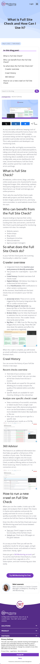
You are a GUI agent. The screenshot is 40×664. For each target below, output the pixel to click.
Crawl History (10, 73)
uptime (24, 619)
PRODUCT (5, 631)
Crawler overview (12, 69)
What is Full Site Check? (12, 56)
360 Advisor (10, 77)
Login (31, 4)
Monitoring (17, 97)
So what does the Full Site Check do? (18, 66)
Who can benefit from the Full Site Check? (17, 61)
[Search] (37, 91)
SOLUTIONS (5, 626)
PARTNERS (5, 636)
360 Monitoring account (23, 554)
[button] (37, 4)
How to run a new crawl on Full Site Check (17, 82)
